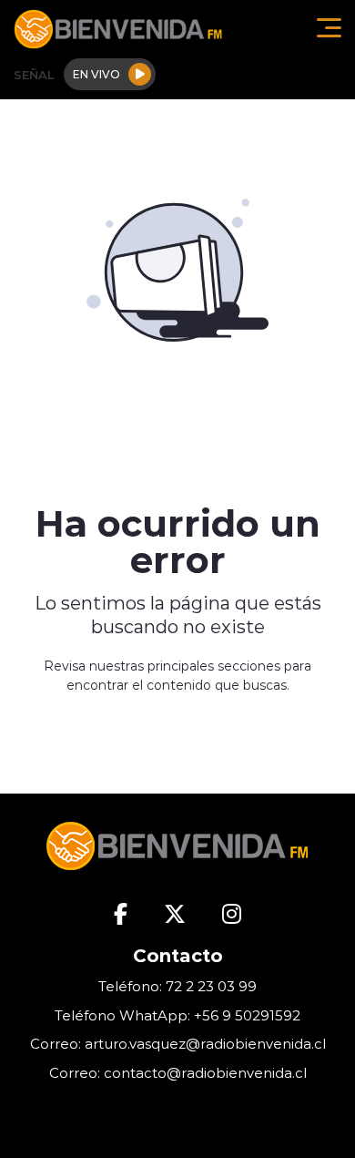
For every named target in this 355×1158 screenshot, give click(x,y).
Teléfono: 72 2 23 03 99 (177, 986)
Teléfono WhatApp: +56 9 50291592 (177, 1015)
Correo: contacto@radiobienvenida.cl (178, 1072)
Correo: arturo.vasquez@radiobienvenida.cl (178, 1043)
